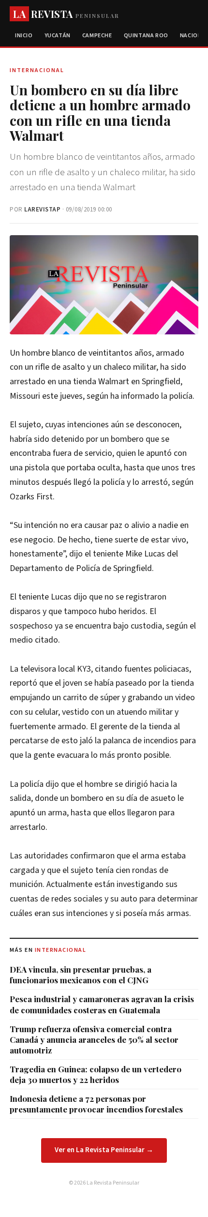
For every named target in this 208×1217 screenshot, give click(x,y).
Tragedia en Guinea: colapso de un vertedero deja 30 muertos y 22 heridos (95, 1074)
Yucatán (58, 35)
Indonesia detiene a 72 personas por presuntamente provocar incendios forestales (96, 1103)
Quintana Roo (146, 35)
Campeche (97, 35)
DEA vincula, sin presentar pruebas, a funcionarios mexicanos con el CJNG (80, 974)
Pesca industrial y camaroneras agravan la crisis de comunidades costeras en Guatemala (102, 1004)
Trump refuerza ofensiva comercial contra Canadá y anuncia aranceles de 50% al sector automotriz (94, 1039)
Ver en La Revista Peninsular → (104, 1150)
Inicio (24, 35)
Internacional (61, 950)
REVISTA (66, 13)
